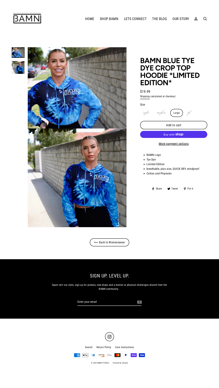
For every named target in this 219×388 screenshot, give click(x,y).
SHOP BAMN (109, 19)
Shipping (145, 96)
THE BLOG (159, 19)
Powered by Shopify (120, 363)
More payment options (174, 144)
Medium (161, 112)
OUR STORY (181, 19)
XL (189, 112)
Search (89, 347)
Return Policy (104, 347)
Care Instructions (124, 347)
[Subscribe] (139, 302)
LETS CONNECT (135, 19)
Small (146, 112)
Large (176, 112)
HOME (89, 19)
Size (142, 104)
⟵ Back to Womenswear (109, 242)
